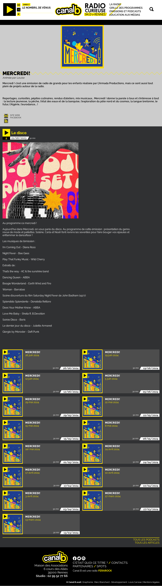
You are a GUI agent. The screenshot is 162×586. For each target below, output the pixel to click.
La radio (115, 4)
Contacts (119, 562)
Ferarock (105, 570)
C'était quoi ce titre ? (90, 562)
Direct (26, 5)
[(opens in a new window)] (75, 558)
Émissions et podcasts (125, 11)
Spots (101, 566)
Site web (15, 115)
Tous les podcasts (146, 539)
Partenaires (83, 566)
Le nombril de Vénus (36, 7)
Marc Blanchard (101, 582)
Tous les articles (147, 542)
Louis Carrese (135, 582)
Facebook (15, 117)
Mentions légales (151, 582)
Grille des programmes (126, 7)
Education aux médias (124, 14)
